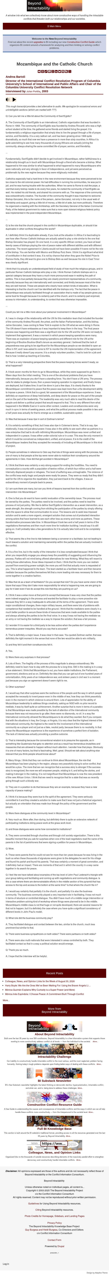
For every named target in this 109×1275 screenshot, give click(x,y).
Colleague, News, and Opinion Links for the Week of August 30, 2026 (40, 981)
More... (6, 1000)
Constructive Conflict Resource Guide (54, 1104)
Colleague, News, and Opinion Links (55, 1152)
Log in (6, 1263)
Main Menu (54, 26)
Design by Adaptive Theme (97, 1272)
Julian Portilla (33, 91)
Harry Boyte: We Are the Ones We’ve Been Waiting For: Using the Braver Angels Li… (48, 985)
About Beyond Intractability (54, 1034)
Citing (38, 1209)
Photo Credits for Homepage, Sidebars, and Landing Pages (54, 1216)
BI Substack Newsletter (54, 1080)
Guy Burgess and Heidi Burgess (41, 1229)
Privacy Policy (54, 1222)
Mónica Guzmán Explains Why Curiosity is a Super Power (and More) (40, 989)
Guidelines (33, 1203)
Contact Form (54, 1240)
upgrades (38, 42)
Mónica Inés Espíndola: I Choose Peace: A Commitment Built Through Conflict (44, 994)
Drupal (60, 1246)
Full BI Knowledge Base (54, 1128)
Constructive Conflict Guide (81, 42)
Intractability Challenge (54, 1056)
